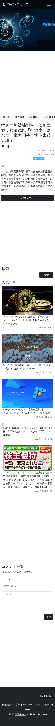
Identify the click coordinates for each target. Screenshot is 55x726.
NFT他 (33, 117)
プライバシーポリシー (27, 704)
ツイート (41, 158)
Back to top (46, 696)
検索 (46, 275)
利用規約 (7, 704)
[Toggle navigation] (49, 4)
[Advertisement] (27, 81)
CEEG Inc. (20, 714)
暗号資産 (19, 117)
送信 (48, 617)
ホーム (6, 117)
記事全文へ (27, 198)
